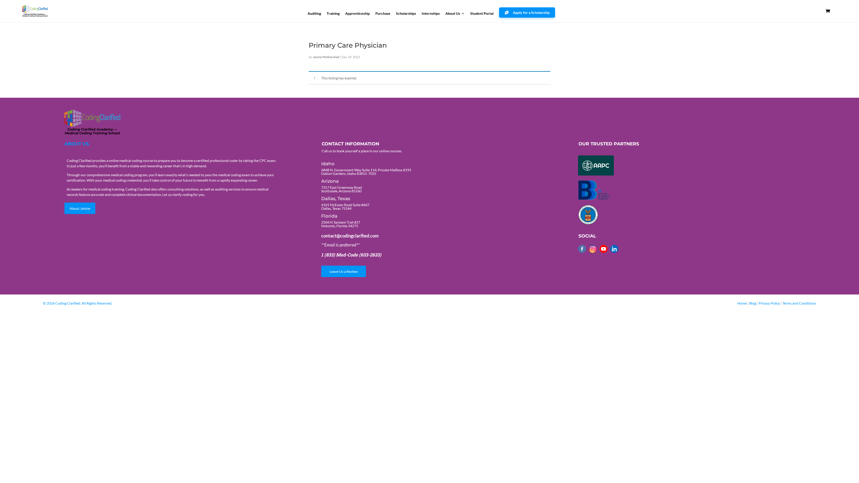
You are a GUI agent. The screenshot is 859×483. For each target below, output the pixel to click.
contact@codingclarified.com (350, 235)
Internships (431, 13)
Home (742, 303)
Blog (752, 303)
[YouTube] (604, 249)
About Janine (80, 208)
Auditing (314, 13)
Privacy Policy (770, 303)
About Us (452, 13)
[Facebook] (582, 249)
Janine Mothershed (326, 57)
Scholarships (406, 13)
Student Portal (481, 13)
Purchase (382, 13)
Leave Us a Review (344, 271)
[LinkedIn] (614, 249)
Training (333, 13)
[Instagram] (593, 249)
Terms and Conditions (799, 303)
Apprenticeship (357, 13)
